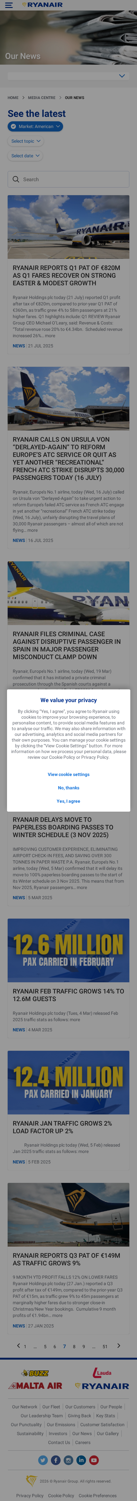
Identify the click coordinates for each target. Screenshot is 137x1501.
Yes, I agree (68, 801)
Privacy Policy (94, 757)
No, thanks (68, 787)
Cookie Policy (62, 757)
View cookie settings (69, 774)
